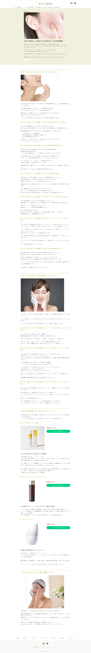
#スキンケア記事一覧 (29, 7)
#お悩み (62, 638)
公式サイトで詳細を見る (58, 431)
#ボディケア (54, 638)
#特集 (18, 638)
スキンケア (28, 60)
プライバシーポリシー (47, 647)
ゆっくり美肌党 (19, 7)
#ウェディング (71, 638)
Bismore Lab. (37, 647)
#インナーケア (44, 638)
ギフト (55, 647)
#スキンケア (34, 638)
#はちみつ (25, 638)
